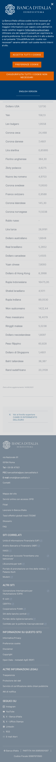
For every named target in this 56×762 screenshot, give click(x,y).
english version (28, 93)
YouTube (10, 711)
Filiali (5, 504)
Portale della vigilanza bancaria (18, 619)
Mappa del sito (10, 493)
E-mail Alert (11, 736)
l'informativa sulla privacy (37, 30)
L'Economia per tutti (12, 564)
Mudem (6, 577)
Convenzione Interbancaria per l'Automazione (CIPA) (17, 592)
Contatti (6, 482)
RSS (8, 731)
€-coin (6, 599)
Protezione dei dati (12, 680)
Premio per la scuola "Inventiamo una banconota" (20, 557)
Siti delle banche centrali (15, 613)
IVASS (6, 550)
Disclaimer (8, 649)
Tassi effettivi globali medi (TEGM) (19, 515)
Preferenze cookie (12, 643)
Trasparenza (9, 675)
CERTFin (7, 603)
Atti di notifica (9, 691)
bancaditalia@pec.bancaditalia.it (22, 472)
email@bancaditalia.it (19, 477)
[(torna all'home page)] (20, 445)
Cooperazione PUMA (13, 609)
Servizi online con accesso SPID (18, 499)
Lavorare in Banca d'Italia (15, 510)
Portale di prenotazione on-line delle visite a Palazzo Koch (24, 570)
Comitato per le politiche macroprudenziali (23, 624)
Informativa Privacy (12, 638)
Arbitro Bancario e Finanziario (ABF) (20, 545)
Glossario (7, 521)
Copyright (7, 654)
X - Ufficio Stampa (14, 721)
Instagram (10, 706)
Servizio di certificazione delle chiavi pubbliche (25, 686)
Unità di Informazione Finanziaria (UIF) (21, 540)
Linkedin (10, 726)
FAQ (5, 526)
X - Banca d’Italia (14, 716)
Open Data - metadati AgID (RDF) (18, 660)
